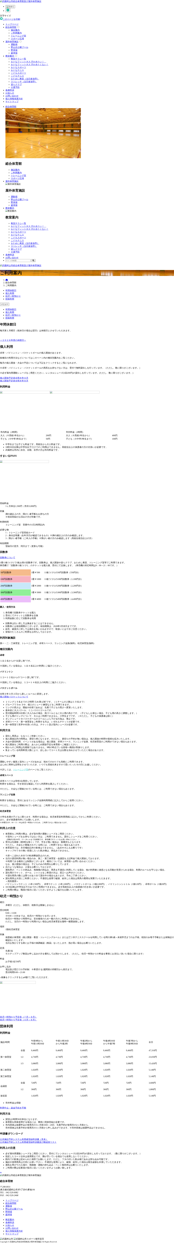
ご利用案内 (16, 33)
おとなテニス (17, 70)
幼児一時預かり (13, 296)
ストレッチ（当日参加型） (24, 81)
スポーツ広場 (17, 38)
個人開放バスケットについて (14, 697)
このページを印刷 (11, 19)
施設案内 (15, 30)
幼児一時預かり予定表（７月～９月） (18, 1017)
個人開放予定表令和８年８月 (14, 381)
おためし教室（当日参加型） (25, 79)
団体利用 (9, 299)
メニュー (4, 304)
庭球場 (14, 53)
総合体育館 (10, 27)
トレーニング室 (18, 36)
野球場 (14, 50)
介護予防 (15, 87)
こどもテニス (17, 76)
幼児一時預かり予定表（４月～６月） (18, 1020)
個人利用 (9, 293)
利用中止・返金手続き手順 (13, 1108)
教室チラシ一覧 (18, 59)
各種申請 (9, 90)
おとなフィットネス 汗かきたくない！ (29, 64)
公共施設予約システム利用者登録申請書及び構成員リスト (28, 1142)
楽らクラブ (16, 84)
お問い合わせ (11, 96)
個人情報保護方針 (14, 99)
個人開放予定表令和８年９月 (14, 378)
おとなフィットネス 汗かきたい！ (28, 62)
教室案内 (9, 56)
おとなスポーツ (18, 67)
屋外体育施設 (11, 41)
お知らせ (9, 93)
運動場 (14, 44)
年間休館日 (10, 290)
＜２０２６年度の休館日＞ (13, 340)
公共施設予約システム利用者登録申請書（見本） (24, 1139)
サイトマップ (11, 101)
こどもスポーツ (18, 73)
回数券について (7, 557)
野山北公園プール (19, 47)
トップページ (11, 24)
